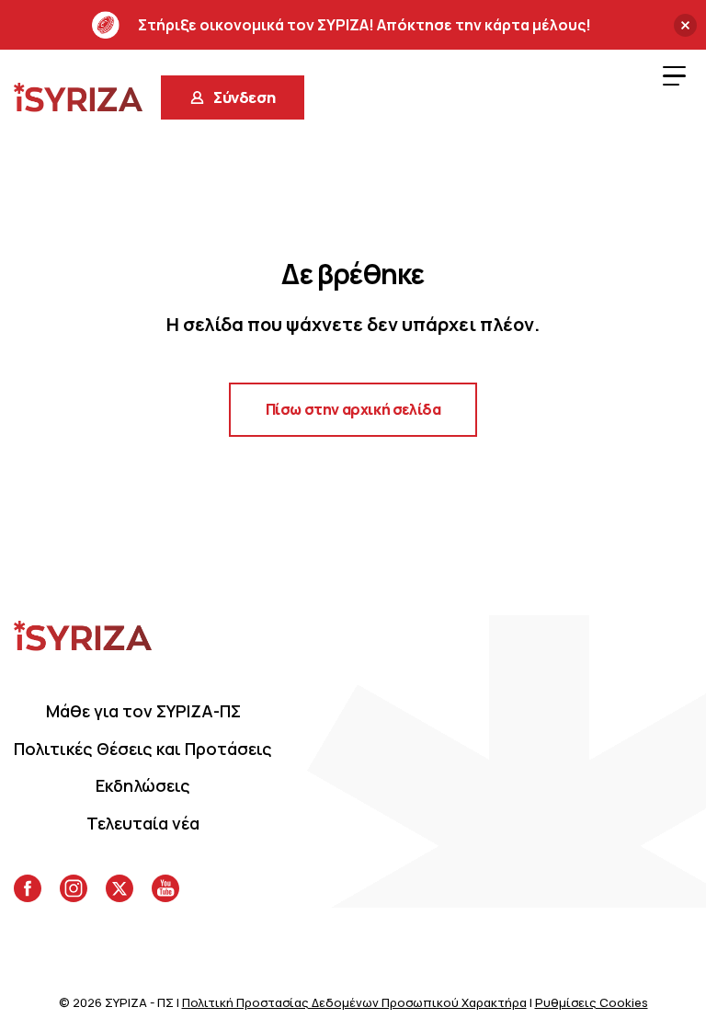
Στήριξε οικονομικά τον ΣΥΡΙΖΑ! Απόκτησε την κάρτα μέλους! (364, 25)
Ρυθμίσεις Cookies (591, 1002)
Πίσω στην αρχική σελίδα (353, 409)
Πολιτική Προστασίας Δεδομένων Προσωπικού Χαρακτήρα (354, 1002)
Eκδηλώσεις (143, 785)
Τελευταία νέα (142, 823)
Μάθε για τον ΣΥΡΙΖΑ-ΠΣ (143, 711)
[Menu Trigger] (674, 75)
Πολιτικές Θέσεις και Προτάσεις (143, 749)
